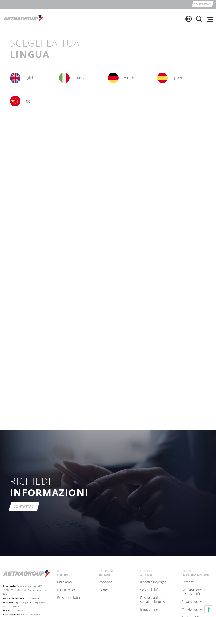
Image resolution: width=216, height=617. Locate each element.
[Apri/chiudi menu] (210, 19)
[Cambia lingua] (188, 19)
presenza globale (69, 598)
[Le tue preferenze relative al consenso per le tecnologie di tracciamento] (209, 610)
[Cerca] (199, 19)
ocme (103, 590)
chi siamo (64, 582)
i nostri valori (66, 590)
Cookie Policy (192, 610)
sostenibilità (149, 590)
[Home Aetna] (23, 18)
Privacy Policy (192, 602)
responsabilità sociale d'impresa (153, 600)
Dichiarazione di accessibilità (194, 592)
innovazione (149, 610)
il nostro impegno (153, 582)
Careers (187, 582)
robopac (105, 582)
